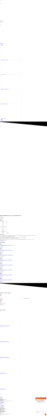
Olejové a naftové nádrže (3, 74)
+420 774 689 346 (2, 402)
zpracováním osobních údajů (26, 298)
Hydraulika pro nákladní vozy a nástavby (4, 121)
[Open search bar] (0, 20)
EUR (0, 3)
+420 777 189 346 (1, 304)
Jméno (0, 294)
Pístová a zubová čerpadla (11, 121)
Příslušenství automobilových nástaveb (4, 341)
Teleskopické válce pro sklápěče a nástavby (5, 357)
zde (14, 236)
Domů (0, 121)
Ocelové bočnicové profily (3, 118)
